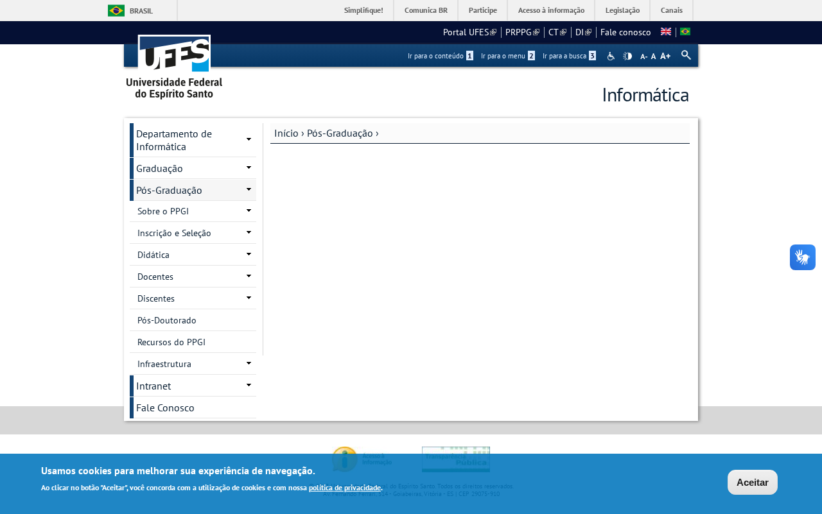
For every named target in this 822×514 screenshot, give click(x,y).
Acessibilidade (612, 56)
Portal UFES (469, 32)
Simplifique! (363, 10)
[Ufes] (174, 62)
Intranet (153, 385)
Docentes (155, 276)
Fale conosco (625, 32)
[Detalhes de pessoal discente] (666, 32)
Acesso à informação (551, 10)
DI (583, 32)
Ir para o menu (507, 55)
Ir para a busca (569, 55)
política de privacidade (345, 487)
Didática (153, 255)
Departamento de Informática (174, 140)
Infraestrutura (164, 364)
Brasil (141, 10)
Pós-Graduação (340, 132)
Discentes (156, 298)
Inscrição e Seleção (174, 233)
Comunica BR (426, 10)
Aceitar (753, 482)
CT (557, 32)
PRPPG (522, 32)
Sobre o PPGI (163, 211)
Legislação (623, 10)
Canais (672, 10)
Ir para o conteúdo (440, 55)
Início (286, 132)
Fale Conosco (165, 407)
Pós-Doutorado (167, 320)
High (627, 56)
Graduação (159, 168)
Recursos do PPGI (171, 342)
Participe (483, 10)
